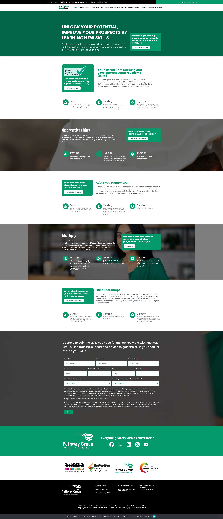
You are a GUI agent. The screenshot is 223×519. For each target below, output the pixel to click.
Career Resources (97, 8)
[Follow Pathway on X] (120, 444)
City (114, 369)
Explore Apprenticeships (138, 138)
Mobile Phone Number (96, 369)
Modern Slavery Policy (102, 489)
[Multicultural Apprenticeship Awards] (99, 467)
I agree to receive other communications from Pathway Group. (87, 399)
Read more (129, 246)
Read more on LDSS (72, 88)
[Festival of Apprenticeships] (149, 468)
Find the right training (141, 47)
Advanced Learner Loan (73, 192)
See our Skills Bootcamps (74, 301)
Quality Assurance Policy (125, 486)
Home (75, 8)
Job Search (152, 8)
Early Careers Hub (120, 8)
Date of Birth (133, 359)
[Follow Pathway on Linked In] (129, 444)
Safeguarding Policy (102, 486)
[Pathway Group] (78, 441)
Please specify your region (74, 379)
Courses (144, 8)
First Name (68, 359)
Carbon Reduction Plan (146, 489)
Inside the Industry (134, 8)
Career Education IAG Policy (104, 493)
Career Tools (108, 8)
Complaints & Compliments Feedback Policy (126, 490)
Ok (154, 516)
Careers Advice (84, 8)
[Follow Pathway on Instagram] (137, 444)
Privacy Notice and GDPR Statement (147, 486)
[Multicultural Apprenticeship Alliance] (74, 468)
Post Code (140, 369)
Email (66, 369)
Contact (160, 8)
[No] (220, 516)
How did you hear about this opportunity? (127, 379)
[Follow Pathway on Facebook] (111, 444)
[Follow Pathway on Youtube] (146, 444)
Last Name (100, 359)
